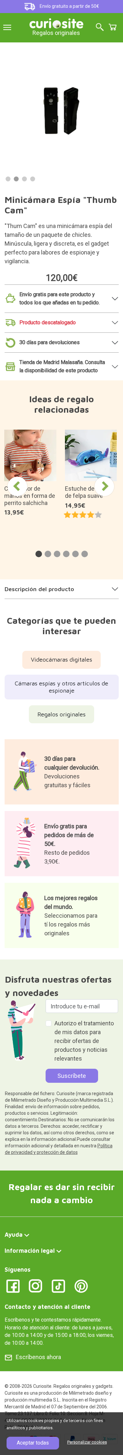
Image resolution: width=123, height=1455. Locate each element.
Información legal (30, 1250)
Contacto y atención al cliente (47, 1306)
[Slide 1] (8, 179)
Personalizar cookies (87, 1442)
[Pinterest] (81, 1285)
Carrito (112, 27)
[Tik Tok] (58, 1285)
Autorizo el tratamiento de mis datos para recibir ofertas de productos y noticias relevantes (84, 1041)
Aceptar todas (33, 1443)
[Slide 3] (24, 179)
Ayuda (14, 1234)
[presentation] (17, 486)
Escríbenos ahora (38, 1357)
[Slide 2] (16, 179)
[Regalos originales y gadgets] (56, 22)
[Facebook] (13, 1285)
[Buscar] (100, 27)
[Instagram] (35, 1285)
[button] (38, 554)
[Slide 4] (32, 179)
